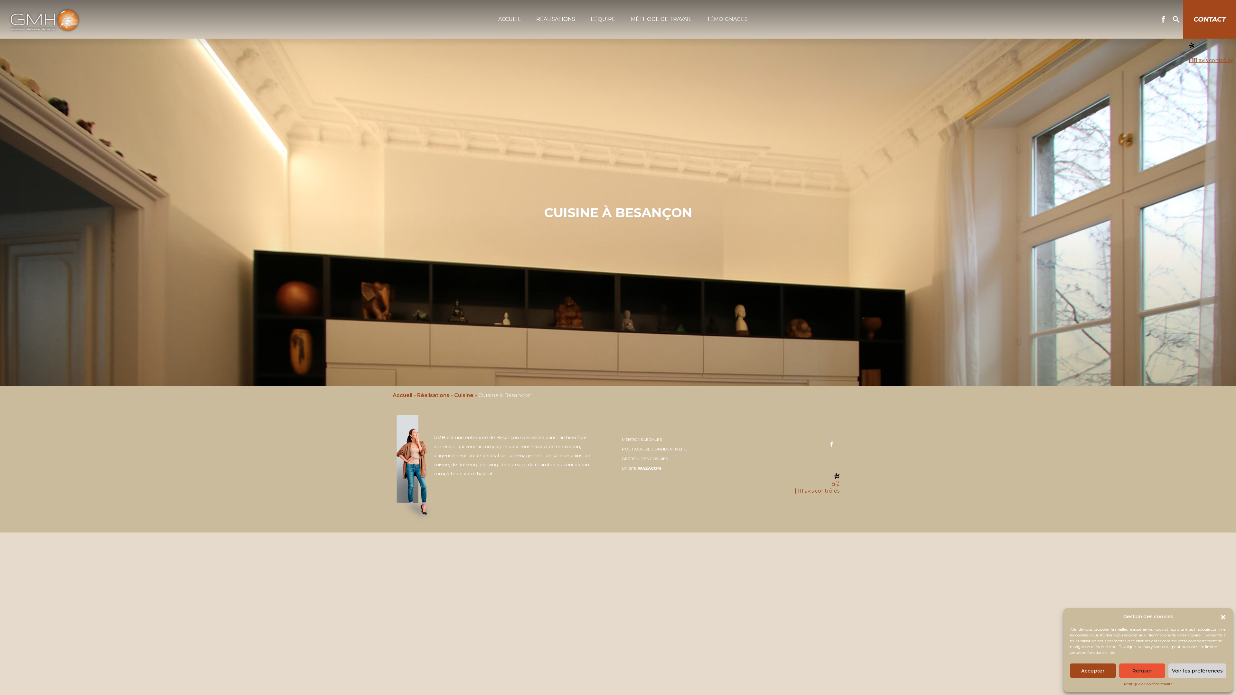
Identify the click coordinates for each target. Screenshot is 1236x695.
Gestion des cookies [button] (645, 458)
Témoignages (727, 19)
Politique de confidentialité (1148, 683)
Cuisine (463, 395)
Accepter (1093, 671)
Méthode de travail (661, 19)
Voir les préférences (1197, 671)
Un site (641, 468)
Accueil (509, 19)
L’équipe (603, 19)
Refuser (1142, 671)
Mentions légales (642, 439)
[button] (1223, 616)
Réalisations (555, 19)
